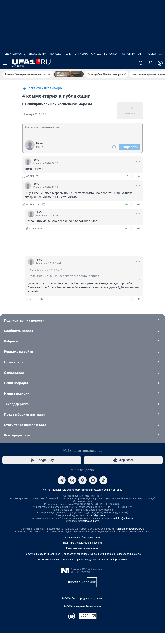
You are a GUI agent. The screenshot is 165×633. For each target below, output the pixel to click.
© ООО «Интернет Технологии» (82, 606)
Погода (55, 53)
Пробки (150, 53)
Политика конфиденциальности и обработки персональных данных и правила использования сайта (82, 554)
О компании (14, 373)
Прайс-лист (13, 362)
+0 (126, 176)
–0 (138, 176)
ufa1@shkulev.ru (100, 515)
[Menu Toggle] (5, 63)
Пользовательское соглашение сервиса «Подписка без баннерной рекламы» (82, 559)
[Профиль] (160, 63)
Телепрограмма (76, 53)
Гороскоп (111, 53)
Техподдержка (16, 404)
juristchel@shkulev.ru (122, 518)
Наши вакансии (16, 393)
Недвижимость (13, 53)
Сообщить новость (19, 331)
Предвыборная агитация (24, 414)
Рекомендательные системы (82, 548)
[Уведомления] (150, 63)
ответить (33, 176)
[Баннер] (69, 74)
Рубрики (11, 341)
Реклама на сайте (18, 352)
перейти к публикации (46, 88)
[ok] (82, 480)
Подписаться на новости (24, 320)
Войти (39, 146)
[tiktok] (103, 480)
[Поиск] (141, 63)
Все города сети (17, 435)
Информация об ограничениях (82, 537)
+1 (126, 204)
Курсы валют (131, 53)
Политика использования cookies (82, 542)
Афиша (96, 53)
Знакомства (38, 53)
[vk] (72, 480)
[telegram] (62, 480)
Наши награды (16, 383)
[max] (93, 480)
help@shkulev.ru (91, 521)
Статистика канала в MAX (25, 425)
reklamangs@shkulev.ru (131, 528)
